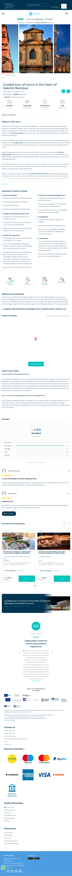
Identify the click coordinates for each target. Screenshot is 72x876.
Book (62, 578)
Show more (36, 681)
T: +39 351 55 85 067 (10, 6)
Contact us (9, 727)
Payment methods (14, 749)
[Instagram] (16, 871)
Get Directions (36, 364)
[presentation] (3, 75)
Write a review (8, 513)
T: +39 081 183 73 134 (8, 4)
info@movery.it (9, 7)
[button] (35, 585)
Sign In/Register (55, 7)
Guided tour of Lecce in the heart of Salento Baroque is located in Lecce (27, 602)
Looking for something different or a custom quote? (34, 309)
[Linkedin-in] (20, 871)
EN (63, 7)
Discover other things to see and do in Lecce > (17, 606)
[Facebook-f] (12, 871)
